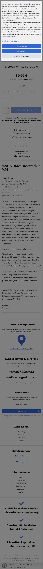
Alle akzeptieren (21, 46)
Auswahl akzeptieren (21, 56)
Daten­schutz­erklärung (8, 36)
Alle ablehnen (21, 51)
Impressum (26, 32)
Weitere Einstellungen (10, 41)
